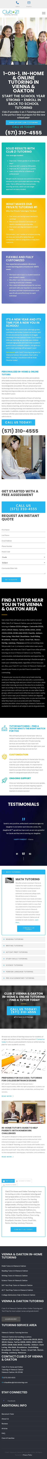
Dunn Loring (6, 636)
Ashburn (39, 633)
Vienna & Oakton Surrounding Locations (16, 1337)
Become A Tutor (8, 1414)
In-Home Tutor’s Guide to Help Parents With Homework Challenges (20, 1130)
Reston (37, 640)
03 (23, 853)
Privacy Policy (27, 1455)
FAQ (3, 1433)
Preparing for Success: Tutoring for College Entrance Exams (22, 1079)
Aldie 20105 (23, 633)
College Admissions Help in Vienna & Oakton (18, 1295)
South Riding (35, 636)
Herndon (14, 640)
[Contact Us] (28, 3)
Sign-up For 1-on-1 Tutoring (23, 122)
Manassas (20, 643)
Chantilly (31, 633)
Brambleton (25, 636)
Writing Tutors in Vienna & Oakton (15, 1275)
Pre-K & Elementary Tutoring (20, 978)
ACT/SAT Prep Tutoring (17, 952)
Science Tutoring (14, 965)
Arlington (25, 626)
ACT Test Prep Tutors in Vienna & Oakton (17, 1290)
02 (17, 854)
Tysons (22, 640)
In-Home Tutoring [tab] (24, 1181)
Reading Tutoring (14, 939)
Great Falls (29, 640)
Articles (5, 1428)
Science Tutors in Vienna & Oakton (14, 1280)
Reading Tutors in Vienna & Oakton (15, 1271)
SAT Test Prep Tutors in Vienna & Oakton (17, 1285)
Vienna (15, 630)
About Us (5, 1419)
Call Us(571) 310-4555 (23, 507)
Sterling (5, 643)
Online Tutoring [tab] (10, 1184)
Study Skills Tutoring (16, 959)
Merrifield (16, 636)
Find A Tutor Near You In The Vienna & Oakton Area (22, 604)
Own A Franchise (8, 1438)
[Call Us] (17, 3)
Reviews (5, 1423)
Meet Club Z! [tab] (9, 1181)
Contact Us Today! (29, 928)
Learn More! (11, 1319)
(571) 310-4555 (9, 1377)
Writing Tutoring (14, 946)
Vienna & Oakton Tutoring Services (15, 1332)
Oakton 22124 (15, 626)
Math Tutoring (13, 872)
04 (30, 854)
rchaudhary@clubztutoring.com (16, 1382)
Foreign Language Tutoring (19, 972)
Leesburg (12, 643)
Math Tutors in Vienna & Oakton (14, 1266)
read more (7, 1096)
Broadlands (6, 640)
